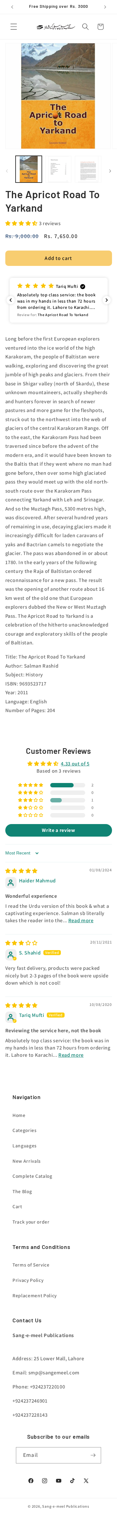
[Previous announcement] (12, 7)
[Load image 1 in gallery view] (29, 169)
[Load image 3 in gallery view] (88, 169)
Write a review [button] (58, 830)
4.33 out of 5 (75, 763)
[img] (21, 870)
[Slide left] (7, 171)
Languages (24, 1145)
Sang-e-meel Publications (65, 1506)
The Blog (22, 1191)
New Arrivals (26, 1161)
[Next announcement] (105, 7)
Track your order (31, 1222)
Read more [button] (81, 920)
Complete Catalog (32, 1176)
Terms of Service (31, 1264)
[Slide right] (110, 171)
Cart (17, 1206)
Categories (24, 1130)
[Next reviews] (107, 300)
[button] (13, 26)
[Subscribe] (92, 1455)
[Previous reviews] (11, 300)
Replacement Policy (34, 1295)
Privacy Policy (27, 1280)
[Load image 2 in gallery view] (58, 169)
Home (19, 1115)
